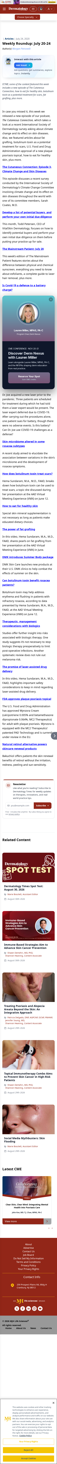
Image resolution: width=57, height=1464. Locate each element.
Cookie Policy (25, 1435)
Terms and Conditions (28, 1262)
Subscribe (41, 805)
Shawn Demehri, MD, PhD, (20, 952)
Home (8, 1328)
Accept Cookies (28, 1458)
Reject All (28, 1450)
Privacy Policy (28, 1265)
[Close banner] (53, 4)
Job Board (28, 1255)
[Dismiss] (51, 299)
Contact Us (29, 1251)
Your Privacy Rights (28, 1269)
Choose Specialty (25, 17)
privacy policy (14, 814)
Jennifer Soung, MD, (15, 1020)
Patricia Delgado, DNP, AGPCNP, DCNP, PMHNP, (30, 1017)
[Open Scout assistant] (41, 9)
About (28, 1244)
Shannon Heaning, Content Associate (23, 955)
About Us (21, 1328)
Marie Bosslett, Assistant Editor (22, 894)
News (33, 1328)
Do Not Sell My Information (28, 1258)
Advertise (28, 1247)
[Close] (53, 1403)
